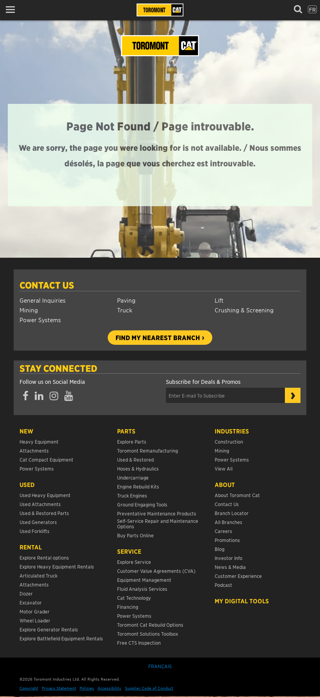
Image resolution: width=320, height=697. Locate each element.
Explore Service (134, 562)
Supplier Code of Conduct (149, 687)
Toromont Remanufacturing (147, 450)
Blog (219, 549)
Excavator (31, 602)
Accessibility (109, 687)
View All (224, 468)
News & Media (230, 567)
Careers (223, 531)
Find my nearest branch (158, 337)
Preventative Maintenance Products (156, 513)
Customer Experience (238, 576)
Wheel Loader (35, 620)
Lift (219, 300)
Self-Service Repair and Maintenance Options (157, 523)
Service (129, 551)
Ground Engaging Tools (142, 504)
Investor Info (228, 558)
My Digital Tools (242, 601)
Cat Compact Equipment (46, 459)
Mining (29, 310)
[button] (13, 9)
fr (312, 9)
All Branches (228, 522)
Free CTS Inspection (139, 642)
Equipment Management (144, 580)
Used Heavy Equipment (45, 495)
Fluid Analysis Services (142, 589)
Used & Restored (135, 459)
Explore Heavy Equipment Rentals (57, 566)
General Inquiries (43, 300)
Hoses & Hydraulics (138, 468)
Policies (87, 687)
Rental (31, 547)
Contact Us (47, 285)
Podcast (223, 585)
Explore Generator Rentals (49, 629)
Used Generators (38, 522)
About (225, 484)
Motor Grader (35, 611)
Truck (124, 310)
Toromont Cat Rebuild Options (150, 624)
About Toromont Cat (237, 495)
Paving (126, 300)
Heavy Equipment (39, 441)
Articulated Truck (39, 575)
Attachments (34, 450)
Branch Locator (232, 513)
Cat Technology (134, 598)
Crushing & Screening (244, 310)
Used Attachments (40, 504)
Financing (127, 607)
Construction (229, 441)
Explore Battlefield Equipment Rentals (61, 638)
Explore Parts (131, 441)
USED (27, 484)
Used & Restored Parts (44, 513)
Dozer (26, 593)
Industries (232, 431)
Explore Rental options (44, 557)
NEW (26, 431)
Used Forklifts (35, 531)
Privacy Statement (59, 687)
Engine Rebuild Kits (138, 486)
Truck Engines (132, 495)
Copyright (29, 687)
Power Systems (40, 319)
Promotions (227, 540)
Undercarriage (133, 477)
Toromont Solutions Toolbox (147, 633)
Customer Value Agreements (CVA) (157, 571)
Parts (126, 431)
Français (160, 666)
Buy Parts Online (135, 535)
